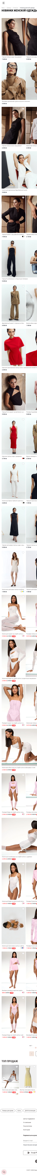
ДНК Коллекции (30, 1110)
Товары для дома (7, 1110)
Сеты (19, 1110)
